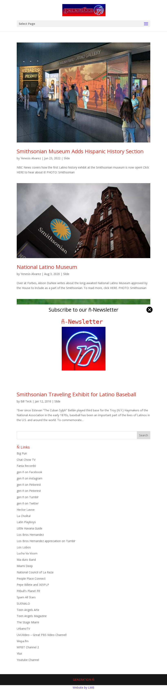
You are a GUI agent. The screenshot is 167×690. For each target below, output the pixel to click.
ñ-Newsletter (83, 321)
